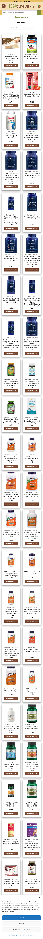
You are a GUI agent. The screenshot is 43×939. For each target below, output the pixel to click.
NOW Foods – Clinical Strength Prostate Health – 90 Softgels (11, 574)
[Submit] (39, 12)
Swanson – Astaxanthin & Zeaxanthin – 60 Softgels (11, 766)
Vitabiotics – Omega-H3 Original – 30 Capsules (11, 843)
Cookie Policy (13, 935)
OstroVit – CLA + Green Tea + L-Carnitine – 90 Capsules (11, 728)
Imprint (32, 935)
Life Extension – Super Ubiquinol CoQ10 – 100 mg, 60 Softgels (11, 300)
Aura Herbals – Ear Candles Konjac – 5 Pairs (11, 58)
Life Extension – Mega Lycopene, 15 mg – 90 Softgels (32, 175)
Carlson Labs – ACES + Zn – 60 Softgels (32, 57)
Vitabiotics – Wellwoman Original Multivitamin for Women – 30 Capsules (32, 845)
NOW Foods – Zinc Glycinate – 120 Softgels (32, 691)
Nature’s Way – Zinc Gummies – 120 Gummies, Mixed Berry (11, 421)
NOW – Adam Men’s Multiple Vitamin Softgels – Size (11, 459)
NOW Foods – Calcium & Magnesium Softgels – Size (11, 534)
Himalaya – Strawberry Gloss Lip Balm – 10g (32, 95)
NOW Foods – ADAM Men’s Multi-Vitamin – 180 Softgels (11, 496)
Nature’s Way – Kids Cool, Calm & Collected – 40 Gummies (32, 383)
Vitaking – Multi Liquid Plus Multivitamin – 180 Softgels (11, 883)
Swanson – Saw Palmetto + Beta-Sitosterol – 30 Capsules (32, 805)
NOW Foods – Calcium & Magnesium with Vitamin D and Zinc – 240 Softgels (32, 535)
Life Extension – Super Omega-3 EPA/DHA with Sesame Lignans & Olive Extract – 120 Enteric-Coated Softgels (32, 260)
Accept (21, 918)
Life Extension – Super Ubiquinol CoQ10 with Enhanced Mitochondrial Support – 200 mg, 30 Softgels (11, 344)
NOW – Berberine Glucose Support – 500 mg (32, 459)
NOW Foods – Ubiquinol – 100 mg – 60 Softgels (32, 650)
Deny (21, 924)
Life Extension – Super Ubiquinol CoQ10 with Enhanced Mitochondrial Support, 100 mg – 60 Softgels (32, 344)
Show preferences (21, 930)
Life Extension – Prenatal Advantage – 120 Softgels (11, 258)
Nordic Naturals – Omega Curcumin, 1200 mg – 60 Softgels (32, 421)
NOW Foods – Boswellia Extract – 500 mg (32, 495)
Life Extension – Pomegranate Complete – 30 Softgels (32, 217)
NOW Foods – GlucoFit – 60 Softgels (32, 573)
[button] (40, 897)
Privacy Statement (23, 935)
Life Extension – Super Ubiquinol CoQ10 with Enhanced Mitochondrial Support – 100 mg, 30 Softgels (32, 302)
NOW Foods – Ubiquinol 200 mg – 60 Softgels (11, 690)
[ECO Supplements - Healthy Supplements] (22, 6)
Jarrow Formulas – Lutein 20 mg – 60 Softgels (11, 136)
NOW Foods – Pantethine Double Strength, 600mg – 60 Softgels (11, 612)
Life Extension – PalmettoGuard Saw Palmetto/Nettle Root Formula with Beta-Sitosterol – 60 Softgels (11, 219)
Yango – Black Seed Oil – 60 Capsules (32, 882)
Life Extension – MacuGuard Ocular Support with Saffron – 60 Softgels (32, 137)
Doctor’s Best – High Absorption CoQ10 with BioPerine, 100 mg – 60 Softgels (11, 97)
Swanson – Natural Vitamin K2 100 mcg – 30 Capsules (11, 804)
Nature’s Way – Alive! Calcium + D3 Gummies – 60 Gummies (11, 383)
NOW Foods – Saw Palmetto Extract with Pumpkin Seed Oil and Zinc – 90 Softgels (11, 652)
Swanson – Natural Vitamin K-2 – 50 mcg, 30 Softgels (32, 766)
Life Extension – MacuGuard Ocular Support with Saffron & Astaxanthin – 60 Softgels (11, 177)
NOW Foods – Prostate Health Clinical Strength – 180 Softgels (32, 611)
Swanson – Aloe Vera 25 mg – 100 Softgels (32, 728)
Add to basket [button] (11, 66)
